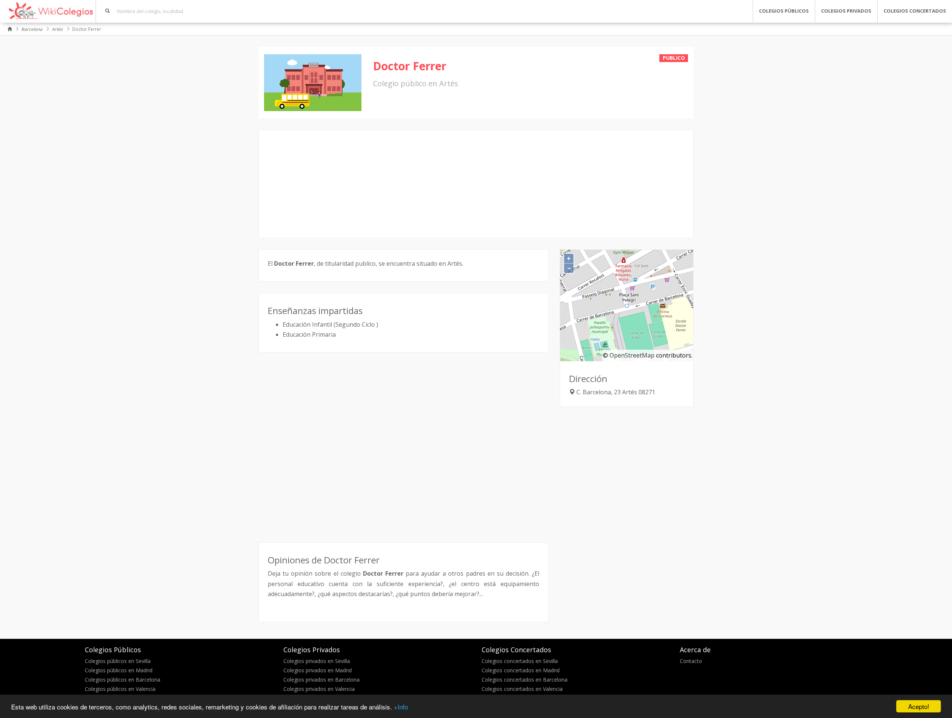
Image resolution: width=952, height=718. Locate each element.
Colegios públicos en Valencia (120, 688)
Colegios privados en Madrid (317, 670)
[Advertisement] (476, 184)
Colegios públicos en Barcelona (122, 679)
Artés (57, 29)
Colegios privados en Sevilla (316, 660)
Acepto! (918, 706)
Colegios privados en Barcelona (321, 679)
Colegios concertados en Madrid (521, 670)
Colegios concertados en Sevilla (520, 660)
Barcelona (31, 29)
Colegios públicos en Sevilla (118, 660)
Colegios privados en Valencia (319, 688)
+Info (401, 706)
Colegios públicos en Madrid (118, 670)
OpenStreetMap (632, 355)
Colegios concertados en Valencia (522, 688)
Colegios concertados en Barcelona (524, 679)
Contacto (691, 660)
